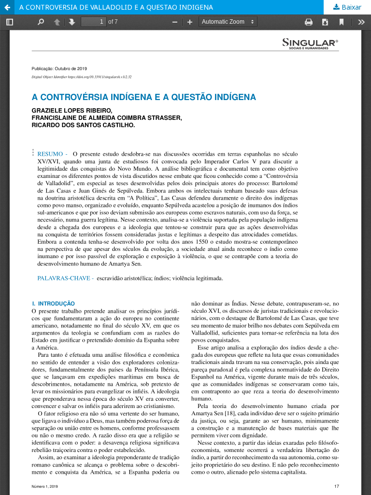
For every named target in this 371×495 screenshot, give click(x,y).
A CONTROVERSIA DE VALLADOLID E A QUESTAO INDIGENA (116, 7)
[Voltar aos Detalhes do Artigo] (7, 7)
